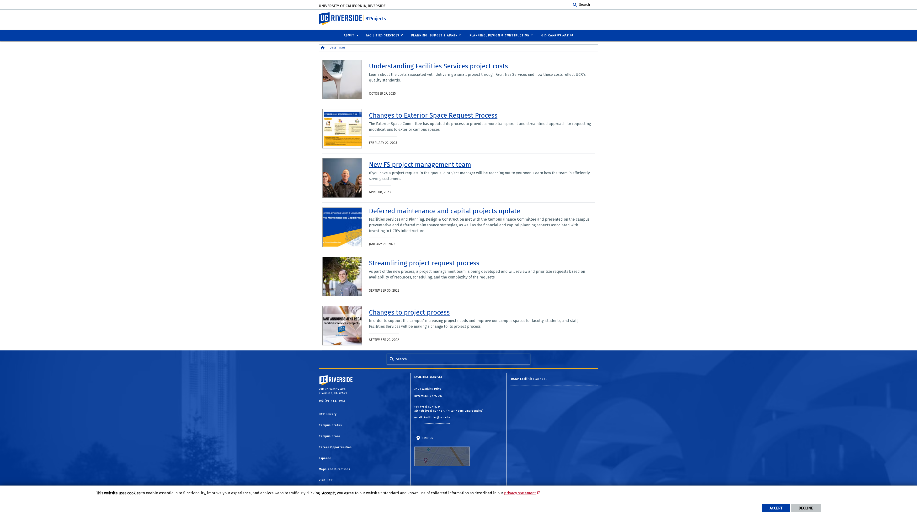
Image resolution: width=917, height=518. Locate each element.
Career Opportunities (335, 447)
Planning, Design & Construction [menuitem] (499, 35)
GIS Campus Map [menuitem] (555, 35)
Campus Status (330, 425)
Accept (776, 508)
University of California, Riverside (352, 6)
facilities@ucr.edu (437, 417)
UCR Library (328, 414)
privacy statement (520, 493)
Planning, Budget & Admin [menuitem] (434, 35)
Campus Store (329, 436)
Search (584, 5)
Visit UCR (326, 480)
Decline (806, 508)
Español (325, 458)
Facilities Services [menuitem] (382, 35)
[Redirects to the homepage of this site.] (322, 48)
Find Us (427, 438)
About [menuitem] (349, 35)
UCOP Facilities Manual (529, 379)
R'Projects (375, 19)
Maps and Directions (334, 469)
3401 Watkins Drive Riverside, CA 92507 (428, 392)
